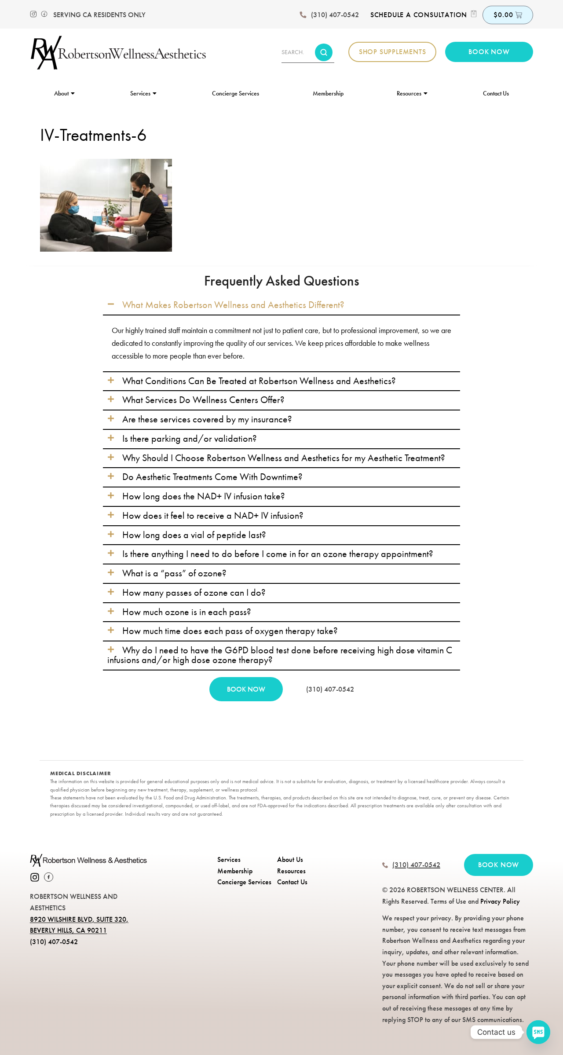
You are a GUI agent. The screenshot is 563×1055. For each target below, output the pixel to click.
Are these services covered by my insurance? (207, 419)
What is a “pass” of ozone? (174, 573)
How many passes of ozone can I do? (194, 592)
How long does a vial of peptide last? (194, 535)
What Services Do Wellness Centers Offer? (203, 400)
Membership (328, 93)
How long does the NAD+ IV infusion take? (203, 496)
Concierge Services (235, 93)
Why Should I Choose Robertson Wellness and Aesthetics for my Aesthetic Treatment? (283, 458)
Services (140, 93)
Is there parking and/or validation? (189, 438)
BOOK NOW (246, 689)
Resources (409, 93)
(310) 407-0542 (335, 14)
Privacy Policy (500, 901)
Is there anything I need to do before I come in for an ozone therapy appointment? (277, 554)
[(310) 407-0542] (303, 14)
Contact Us (496, 93)
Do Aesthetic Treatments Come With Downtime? (212, 477)
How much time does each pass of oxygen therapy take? (230, 631)
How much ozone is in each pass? (186, 612)
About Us (290, 859)
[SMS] (538, 1032)
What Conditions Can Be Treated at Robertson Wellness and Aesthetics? (259, 381)
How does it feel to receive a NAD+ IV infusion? (212, 515)
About (61, 93)
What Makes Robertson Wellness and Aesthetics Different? (233, 305)
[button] (282, 305)
